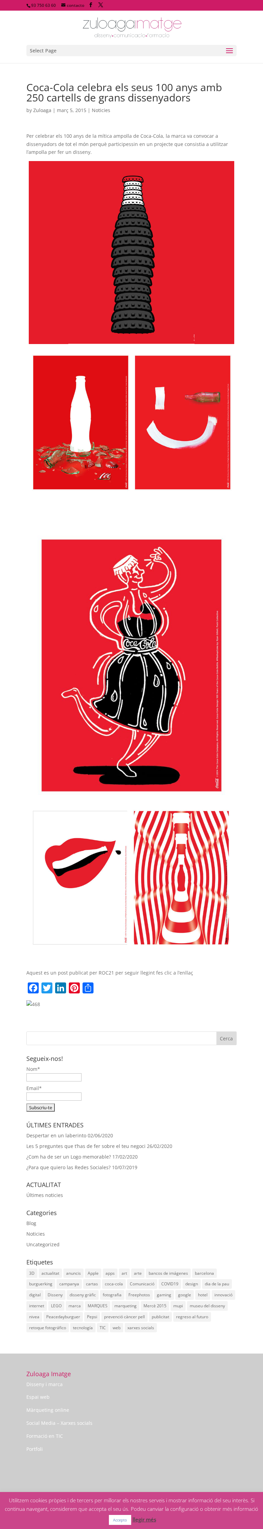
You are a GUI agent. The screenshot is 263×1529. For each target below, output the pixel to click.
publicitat (160, 1317)
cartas (92, 1284)
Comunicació (142, 1284)
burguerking (40, 1284)
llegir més (144, 1519)
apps (110, 1273)
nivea (34, 1317)
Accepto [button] (120, 1519)
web (117, 1328)
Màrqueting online (47, 1410)
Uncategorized (43, 1244)
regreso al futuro (192, 1317)
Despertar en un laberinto (56, 1135)
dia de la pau (217, 1284)
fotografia (112, 1295)
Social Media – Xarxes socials (59, 1423)
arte (138, 1273)
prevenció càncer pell (124, 1317)
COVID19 (169, 1284)
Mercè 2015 (154, 1306)
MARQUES (98, 1306)
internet (36, 1306)
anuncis (73, 1273)
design (191, 1284)
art (124, 1273)
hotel (203, 1295)
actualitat (50, 1273)
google (184, 1295)
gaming (164, 1295)
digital (35, 1295)
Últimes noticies (44, 1195)
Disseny (55, 1295)
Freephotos (139, 1295)
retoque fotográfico (47, 1328)
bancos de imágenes (168, 1273)
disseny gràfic (83, 1295)
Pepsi (92, 1317)
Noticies (101, 110)
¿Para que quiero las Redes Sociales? (68, 1167)
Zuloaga (42, 110)
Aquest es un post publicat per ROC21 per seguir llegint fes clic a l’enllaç (109, 972)
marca (74, 1306)
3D (32, 1273)
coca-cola (114, 1284)
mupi (178, 1306)
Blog (31, 1223)
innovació (223, 1295)
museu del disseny (207, 1306)
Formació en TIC (44, 1436)
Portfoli (34, 1449)
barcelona (204, 1273)
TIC (103, 1328)
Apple (93, 1273)
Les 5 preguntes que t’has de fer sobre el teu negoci (86, 1146)
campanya (69, 1284)
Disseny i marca (44, 1384)
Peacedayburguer (63, 1317)
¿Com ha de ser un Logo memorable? (68, 1156)
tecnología (83, 1328)
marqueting (125, 1306)
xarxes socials (140, 1328)
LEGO (56, 1306)
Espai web (38, 1397)
